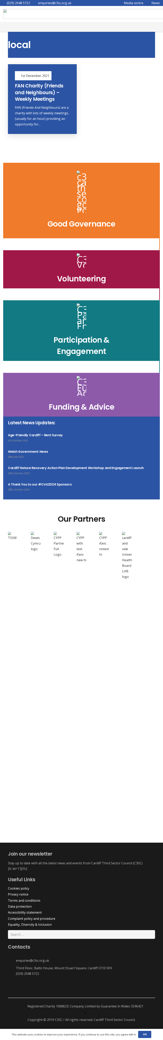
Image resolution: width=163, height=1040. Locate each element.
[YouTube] (93, 1013)
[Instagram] (78, 1013)
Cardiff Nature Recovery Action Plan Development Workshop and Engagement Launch (76, 468)
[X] (85, 1013)
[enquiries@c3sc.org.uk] (12, 960)
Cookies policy (18, 888)
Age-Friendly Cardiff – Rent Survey (35, 435)
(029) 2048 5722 (27, 973)
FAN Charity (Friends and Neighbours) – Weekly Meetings (39, 92)
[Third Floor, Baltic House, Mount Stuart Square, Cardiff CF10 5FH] (12, 968)
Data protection (20, 906)
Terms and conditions (24, 900)
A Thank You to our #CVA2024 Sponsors (40, 484)
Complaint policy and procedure (31, 918)
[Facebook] (70, 1013)
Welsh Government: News (28, 451)
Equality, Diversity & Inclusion (30, 924)
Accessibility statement (25, 912)
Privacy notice (18, 894)
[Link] (81, 200)
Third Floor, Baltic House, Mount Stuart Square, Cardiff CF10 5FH (64, 968)
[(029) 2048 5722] (12, 973)
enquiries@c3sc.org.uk (32, 960)
